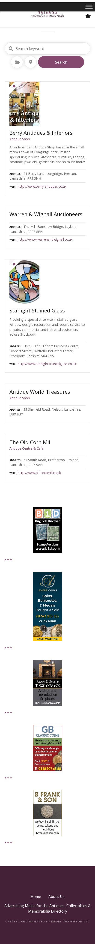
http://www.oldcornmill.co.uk (39, 473)
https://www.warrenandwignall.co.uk (45, 239)
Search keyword (10, 48)
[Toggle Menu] (89, 7)
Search (61, 62)
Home (36, 896)
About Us (56, 896)
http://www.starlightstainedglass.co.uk (47, 364)
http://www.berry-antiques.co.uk (42, 186)
